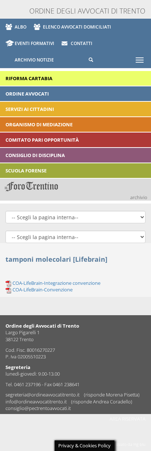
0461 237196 (27, 384)
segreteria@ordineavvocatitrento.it (43, 394)
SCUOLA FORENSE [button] (26, 170)
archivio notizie (34, 60)
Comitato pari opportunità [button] (42, 140)
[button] (86, 60)
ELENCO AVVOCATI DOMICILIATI (77, 27)
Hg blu (139, 444)
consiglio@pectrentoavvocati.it (38, 408)
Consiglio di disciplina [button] (35, 155)
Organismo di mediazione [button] (39, 124)
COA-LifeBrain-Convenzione (42, 289)
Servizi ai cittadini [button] (29, 109)
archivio (138, 197)
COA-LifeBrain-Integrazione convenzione (56, 283)
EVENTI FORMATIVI (34, 43)
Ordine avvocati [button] (27, 93)
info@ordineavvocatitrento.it (36, 401)
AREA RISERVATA (128, 418)
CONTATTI (81, 43)
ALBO (20, 27)
